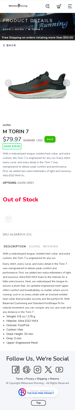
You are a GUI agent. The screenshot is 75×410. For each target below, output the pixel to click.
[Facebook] (15, 369)
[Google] (26, 369)
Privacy (30, 378)
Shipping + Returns (48, 378)
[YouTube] (59, 369)
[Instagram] (37, 369)
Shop (7, 29)
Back (10, 45)
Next (66, 83)
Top (38, 403)
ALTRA (19, 29)
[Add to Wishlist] (8, 219)
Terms (19, 378)
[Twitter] (48, 369)
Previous (8, 83)
